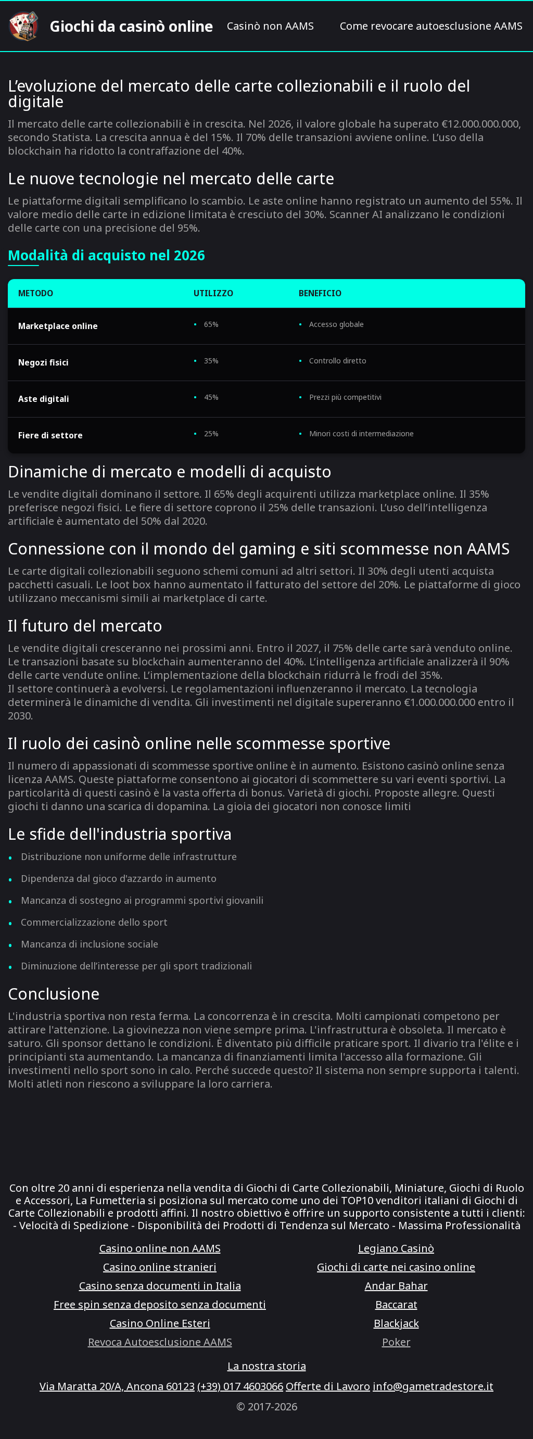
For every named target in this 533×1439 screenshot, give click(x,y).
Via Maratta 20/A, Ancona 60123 (117, 1386)
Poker (396, 1342)
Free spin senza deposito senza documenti (160, 1304)
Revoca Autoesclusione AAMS (160, 1342)
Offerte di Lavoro (328, 1386)
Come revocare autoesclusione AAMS (431, 26)
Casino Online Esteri (160, 1323)
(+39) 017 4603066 (240, 1386)
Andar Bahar (396, 1286)
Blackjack (396, 1323)
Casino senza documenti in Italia (160, 1286)
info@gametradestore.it (433, 1386)
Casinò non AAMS (270, 26)
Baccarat (396, 1304)
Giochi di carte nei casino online (396, 1267)
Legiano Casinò (396, 1248)
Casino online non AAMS (160, 1248)
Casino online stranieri (160, 1267)
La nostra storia (266, 1366)
